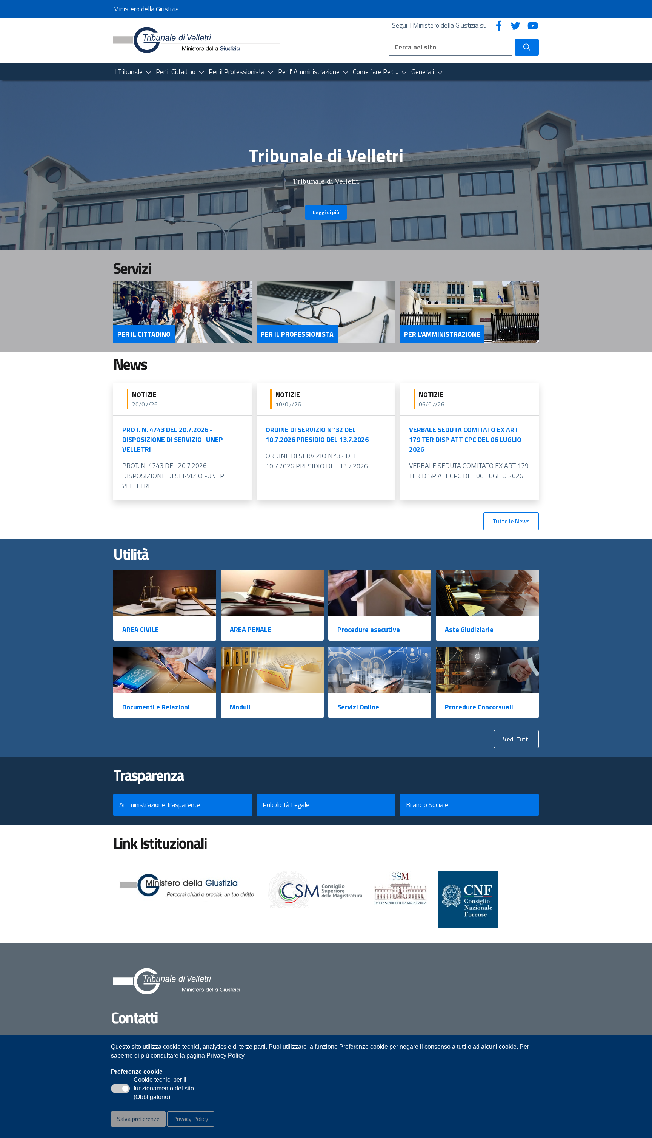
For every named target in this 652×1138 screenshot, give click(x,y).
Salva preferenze (138, 1118)
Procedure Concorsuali (479, 707)
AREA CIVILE (140, 629)
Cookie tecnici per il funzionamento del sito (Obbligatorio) (164, 1089)
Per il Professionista (297, 334)
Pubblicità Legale (286, 805)
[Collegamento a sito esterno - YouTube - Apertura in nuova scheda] (533, 25)
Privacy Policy (190, 1118)
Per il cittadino (144, 334)
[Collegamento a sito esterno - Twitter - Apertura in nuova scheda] (516, 25)
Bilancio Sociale (427, 805)
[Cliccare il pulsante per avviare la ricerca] (527, 47)
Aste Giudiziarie (469, 629)
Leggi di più (326, 212)
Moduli (240, 707)
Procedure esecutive (368, 629)
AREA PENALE (250, 629)
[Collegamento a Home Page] (196, 40)
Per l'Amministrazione (442, 334)
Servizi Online (358, 707)
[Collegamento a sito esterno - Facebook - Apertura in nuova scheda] (499, 25)
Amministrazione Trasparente (159, 805)
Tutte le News (511, 521)
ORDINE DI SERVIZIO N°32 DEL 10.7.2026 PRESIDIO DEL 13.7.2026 (317, 435)
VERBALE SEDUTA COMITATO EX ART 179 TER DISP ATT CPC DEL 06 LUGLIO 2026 (465, 439)
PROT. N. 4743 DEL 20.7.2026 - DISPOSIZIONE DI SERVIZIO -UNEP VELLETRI (172, 439)
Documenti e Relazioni (156, 707)
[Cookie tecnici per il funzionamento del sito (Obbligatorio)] (120, 1088)
